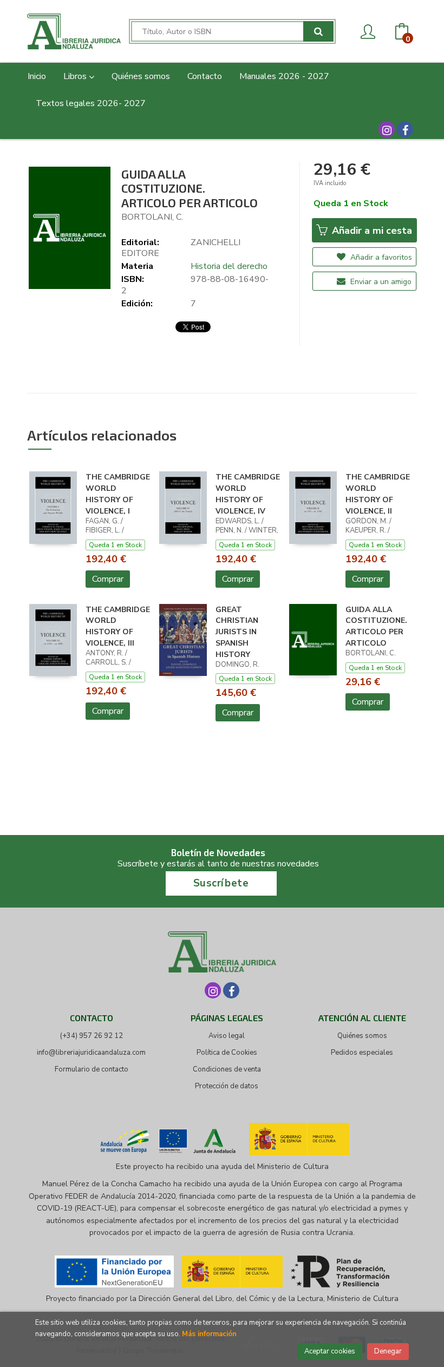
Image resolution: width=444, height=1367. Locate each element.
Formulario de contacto (91, 1069)
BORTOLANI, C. (152, 217)
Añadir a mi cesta (370, 230)
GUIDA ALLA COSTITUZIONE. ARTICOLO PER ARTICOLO (376, 626)
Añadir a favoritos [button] (380, 257)
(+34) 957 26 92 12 (91, 1036)
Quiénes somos (362, 1036)
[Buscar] (318, 31)
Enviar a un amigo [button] (380, 282)
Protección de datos (226, 1086)
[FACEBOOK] (405, 129)
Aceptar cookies (329, 1351)
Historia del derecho (229, 266)
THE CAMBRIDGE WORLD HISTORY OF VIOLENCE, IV (248, 494)
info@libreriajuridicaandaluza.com (91, 1052)
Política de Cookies (227, 1052)
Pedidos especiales (362, 1052)
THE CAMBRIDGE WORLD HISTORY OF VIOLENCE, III (118, 626)
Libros (76, 76)
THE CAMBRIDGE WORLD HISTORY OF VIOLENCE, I (118, 494)
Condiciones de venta (227, 1069)
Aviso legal (226, 1036)
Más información (209, 1334)
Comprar (107, 579)
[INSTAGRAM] (386, 129)
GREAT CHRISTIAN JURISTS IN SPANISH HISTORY (237, 632)
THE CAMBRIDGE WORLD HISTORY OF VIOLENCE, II (377, 494)
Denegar (388, 1351)
